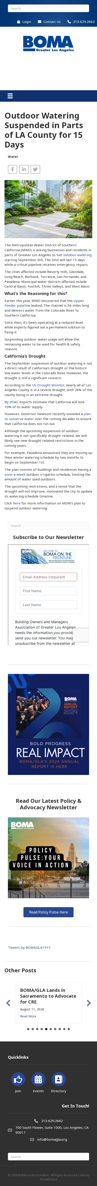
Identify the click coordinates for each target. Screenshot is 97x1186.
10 (69, 1029)
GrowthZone (48, 1179)
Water (13, 156)
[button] (8, 1003)
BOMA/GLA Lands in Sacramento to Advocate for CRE (48, 996)
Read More (28, 1016)
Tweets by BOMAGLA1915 (29, 947)
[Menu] (10, 95)
